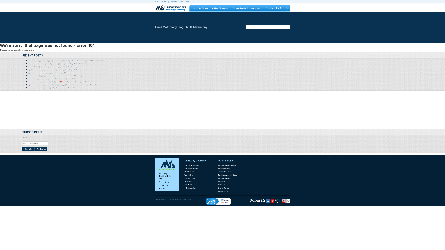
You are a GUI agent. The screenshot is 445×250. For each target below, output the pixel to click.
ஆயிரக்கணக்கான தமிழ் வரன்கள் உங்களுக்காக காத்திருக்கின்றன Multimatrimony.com (59, 70)
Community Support (224, 172)
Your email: (26, 137)
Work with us (188, 175)
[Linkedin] (267, 202)
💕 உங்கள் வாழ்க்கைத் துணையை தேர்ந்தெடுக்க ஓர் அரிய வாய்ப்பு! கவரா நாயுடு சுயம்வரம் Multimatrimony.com (66, 85)
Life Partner (188, 181)
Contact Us (173, 2)
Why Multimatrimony (191, 168)
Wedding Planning (224, 168)
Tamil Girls (221, 185)
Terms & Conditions (175, 199)
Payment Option (189, 178)
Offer (280, 8)
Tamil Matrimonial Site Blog (227, 165)
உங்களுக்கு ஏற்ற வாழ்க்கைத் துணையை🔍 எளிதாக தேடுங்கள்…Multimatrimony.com (58, 79)
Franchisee (270, 8)
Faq (181, 2)
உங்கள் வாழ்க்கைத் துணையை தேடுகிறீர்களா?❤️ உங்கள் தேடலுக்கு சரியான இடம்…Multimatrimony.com (64, 82)
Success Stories (255, 8)
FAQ (160, 179)
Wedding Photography (220, 8)
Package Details (239, 8)
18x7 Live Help (165, 176)
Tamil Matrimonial (224, 178)
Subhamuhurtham (190, 188)
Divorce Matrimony (224, 188)
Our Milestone (189, 172)
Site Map (162, 188)
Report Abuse (164, 182)
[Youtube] (283, 202)
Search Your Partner (199, 8)
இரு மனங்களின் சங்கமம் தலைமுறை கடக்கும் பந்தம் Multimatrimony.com (54, 73)
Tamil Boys (222, 181)
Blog (187, 2)
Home (157, 2)
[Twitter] (276, 202)
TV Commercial (223, 191)
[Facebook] (279, 202)
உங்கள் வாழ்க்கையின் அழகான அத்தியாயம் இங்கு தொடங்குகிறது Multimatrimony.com (58, 64)
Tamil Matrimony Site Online (227, 175)
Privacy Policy (187, 199)
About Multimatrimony (191, 165)
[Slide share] (288, 202)
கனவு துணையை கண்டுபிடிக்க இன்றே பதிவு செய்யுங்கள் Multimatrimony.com (55, 88)
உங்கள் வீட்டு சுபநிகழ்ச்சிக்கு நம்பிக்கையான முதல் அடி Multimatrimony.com (54, 67)
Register (164, 2)
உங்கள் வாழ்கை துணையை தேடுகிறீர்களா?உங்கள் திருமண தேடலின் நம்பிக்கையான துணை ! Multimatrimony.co (67, 61)
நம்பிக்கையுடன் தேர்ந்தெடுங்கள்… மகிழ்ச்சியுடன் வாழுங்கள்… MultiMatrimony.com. (57, 76)
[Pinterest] (272, 202)
